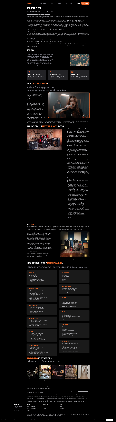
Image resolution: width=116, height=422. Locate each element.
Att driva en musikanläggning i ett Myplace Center (38, 14)
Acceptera (109, 420)
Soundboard (50, 20)
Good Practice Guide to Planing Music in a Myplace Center (40, 11)
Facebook (62, 408)
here (36, 118)
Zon (45, 20)
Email (61, 406)
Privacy (44, 408)
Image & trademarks (31, 408)
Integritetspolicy (68, 420)
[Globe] (29, 72)
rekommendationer (41, 33)
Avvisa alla (102, 420)
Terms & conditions (31, 406)
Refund (28, 410)
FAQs (44, 406)
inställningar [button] (95, 420)
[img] (32, 373)
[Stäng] (114, 420)
